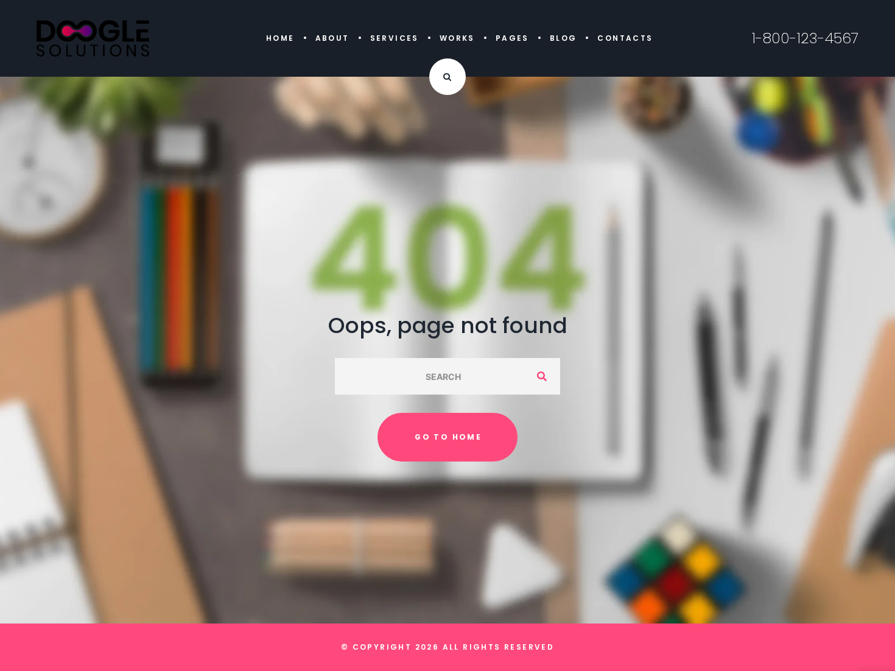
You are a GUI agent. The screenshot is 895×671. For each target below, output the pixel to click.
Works (457, 38)
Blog (563, 38)
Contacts (625, 38)
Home (280, 38)
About (332, 38)
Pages (512, 38)
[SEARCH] (542, 376)
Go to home (448, 437)
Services (394, 38)
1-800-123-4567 (805, 38)
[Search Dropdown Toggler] (447, 76)
